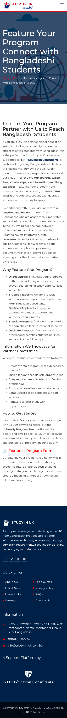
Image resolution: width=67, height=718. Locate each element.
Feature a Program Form (30, 451)
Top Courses (44, 581)
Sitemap (10, 600)
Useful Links (13, 594)
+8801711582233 (19, 638)
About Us (11, 581)
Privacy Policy (44, 588)
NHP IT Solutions (33, 712)
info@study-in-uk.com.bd (25, 645)
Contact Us (43, 600)
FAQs (39, 594)
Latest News (13, 588)
